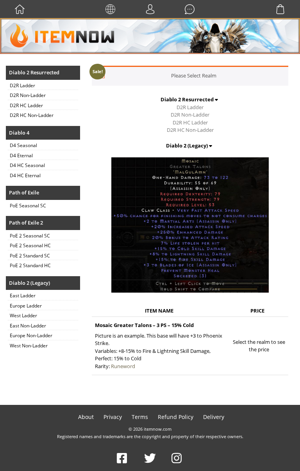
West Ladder (23, 315)
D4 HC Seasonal (27, 165)
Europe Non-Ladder (31, 335)
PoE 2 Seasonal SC (30, 235)
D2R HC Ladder (26, 105)
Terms (140, 417)
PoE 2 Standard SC (30, 255)
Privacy (113, 417)
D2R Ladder (22, 85)
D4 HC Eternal (25, 175)
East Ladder (23, 295)
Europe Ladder (26, 305)
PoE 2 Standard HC (30, 265)
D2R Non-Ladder (28, 95)
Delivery (213, 417)
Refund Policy (175, 417)
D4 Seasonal (23, 145)
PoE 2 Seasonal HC (30, 245)
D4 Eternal (21, 155)
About (86, 417)
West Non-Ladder (29, 345)
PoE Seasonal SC (28, 205)
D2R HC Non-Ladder (32, 115)
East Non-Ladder (28, 325)
